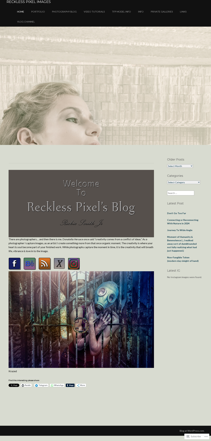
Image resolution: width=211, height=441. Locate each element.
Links (183, 11)
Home (20, 11)
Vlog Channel (26, 21)
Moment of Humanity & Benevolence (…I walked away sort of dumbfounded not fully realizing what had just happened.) (182, 243)
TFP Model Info (121, 11)
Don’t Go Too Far (176, 213)
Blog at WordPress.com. (192, 430)
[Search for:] (180, 193)
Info (141, 11)
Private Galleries (162, 11)
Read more (18, 92)
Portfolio (38, 11)
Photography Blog (64, 11)
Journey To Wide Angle (179, 230)
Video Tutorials (94, 11)
